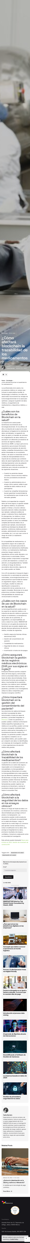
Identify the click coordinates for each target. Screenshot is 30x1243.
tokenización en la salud (9, 855)
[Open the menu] (4, 74)
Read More (6, 1191)
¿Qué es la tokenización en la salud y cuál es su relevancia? (13, 1181)
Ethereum (5, 719)
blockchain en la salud (17, 852)
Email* (5, 867)
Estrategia (5, 333)
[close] (26, 1238)
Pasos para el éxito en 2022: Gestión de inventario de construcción (15, 842)
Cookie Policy (14, 1239)
